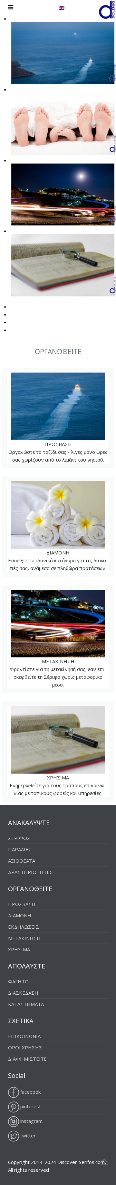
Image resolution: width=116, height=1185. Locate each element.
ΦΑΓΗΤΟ (18, 981)
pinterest (30, 1106)
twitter (27, 1135)
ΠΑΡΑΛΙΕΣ (20, 849)
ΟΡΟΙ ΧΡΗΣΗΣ (25, 1047)
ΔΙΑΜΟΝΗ (55, 527)
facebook (30, 1092)
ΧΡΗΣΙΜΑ (54, 752)
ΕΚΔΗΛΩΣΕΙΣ (23, 926)
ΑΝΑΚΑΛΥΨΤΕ (29, 822)
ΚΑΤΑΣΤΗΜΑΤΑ (26, 1004)
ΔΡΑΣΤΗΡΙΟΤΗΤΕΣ (30, 872)
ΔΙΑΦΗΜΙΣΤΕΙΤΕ (27, 1059)
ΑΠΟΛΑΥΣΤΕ (26, 966)
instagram (31, 1121)
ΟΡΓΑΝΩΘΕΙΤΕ (30, 888)
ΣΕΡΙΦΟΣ (19, 838)
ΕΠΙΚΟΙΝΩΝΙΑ (24, 1036)
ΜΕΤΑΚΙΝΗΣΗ (54, 639)
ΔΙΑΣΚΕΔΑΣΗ (23, 992)
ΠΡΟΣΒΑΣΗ (55, 418)
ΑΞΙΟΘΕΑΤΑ (21, 860)
